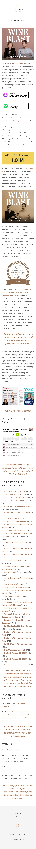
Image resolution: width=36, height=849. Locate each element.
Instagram (18, 813)
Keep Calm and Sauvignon (13, 530)
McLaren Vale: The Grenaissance (16, 587)
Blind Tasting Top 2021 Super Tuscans (18, 626)
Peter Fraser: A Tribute (12, 584)
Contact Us (22, 834)
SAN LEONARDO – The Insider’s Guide (18, 644)
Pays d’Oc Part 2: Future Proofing (16, 497)
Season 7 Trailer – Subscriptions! (16, 665)
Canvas (17, 839)
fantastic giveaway (18, 121)
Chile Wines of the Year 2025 (14, 650)
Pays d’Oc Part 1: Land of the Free (16, 500)
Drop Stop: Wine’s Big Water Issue (16, 542)
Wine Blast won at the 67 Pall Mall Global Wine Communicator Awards (17, 292)
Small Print (24, 836)
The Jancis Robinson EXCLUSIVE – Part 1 (18, 659)
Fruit (23, 839)
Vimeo (18, 819)
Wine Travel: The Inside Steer (15, 491)
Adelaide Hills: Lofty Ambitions (15, 521)
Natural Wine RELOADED (13, 518)
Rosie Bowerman (13, 750)
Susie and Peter (17, 64)
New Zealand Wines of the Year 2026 (17, 578)
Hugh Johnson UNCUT (12, 596)
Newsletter (13, 834)
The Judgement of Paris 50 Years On (17, 512)
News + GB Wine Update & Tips (15, 494)
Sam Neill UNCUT (10, 572)
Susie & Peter (13, 20)
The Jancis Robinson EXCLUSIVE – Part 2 (18, 653)
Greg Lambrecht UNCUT (13, 560)
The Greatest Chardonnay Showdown (18, 506)
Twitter (18, 816)
